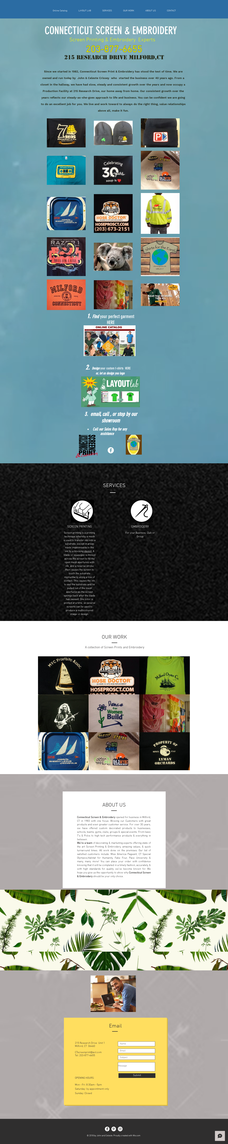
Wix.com (136, 1135)
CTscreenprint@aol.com (88, 1052)
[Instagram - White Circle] (120, 1129)
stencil (88, 551)
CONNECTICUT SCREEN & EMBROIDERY (111, 30)
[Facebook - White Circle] (111, 450)
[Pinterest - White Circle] (113, 1129)
